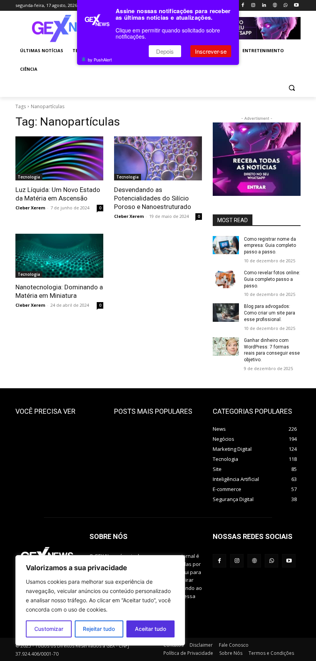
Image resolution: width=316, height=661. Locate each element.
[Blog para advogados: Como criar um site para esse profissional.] (226, 312)
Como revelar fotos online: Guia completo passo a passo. (272, 279)
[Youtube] (296, 5)
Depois (165, 51)
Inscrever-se (211, 51)
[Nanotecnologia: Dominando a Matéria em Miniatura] (59, 256)
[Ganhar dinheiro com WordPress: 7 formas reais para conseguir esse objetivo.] (226, 346)
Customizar (48, 628)
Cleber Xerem (30, 208)
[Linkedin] (264, 5)
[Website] (275, 5)
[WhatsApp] (285, 5)
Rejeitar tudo (99, 628)
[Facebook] (242, 5)
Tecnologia (29, 177)
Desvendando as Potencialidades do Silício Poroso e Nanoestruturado (152, 198)
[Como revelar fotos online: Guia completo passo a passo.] (226, 279)
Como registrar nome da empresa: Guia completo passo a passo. (270, 245)
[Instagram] (253, 5)
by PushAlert (100, 59)
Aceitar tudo (150, 628)
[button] (291, 88)
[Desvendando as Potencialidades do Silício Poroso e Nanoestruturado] (158, 158)
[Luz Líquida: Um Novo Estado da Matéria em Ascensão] (59, 158)
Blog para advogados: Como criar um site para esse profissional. (269, 313)
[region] (100, 600)
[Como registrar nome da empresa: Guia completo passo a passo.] (226, 245)
